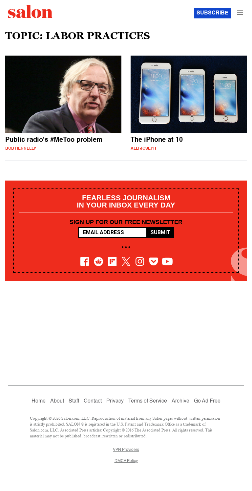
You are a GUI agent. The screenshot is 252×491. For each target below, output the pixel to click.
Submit (160, 232)
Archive (180, 401)
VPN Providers (126, 450)
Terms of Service (147, 401)
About (57, 401)
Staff (74, 401)
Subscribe (212, 13)
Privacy (115, 401)
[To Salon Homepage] (30, 11)
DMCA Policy (126, 461)
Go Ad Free (207, 401)
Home (39, 401)
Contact (93, 401)
